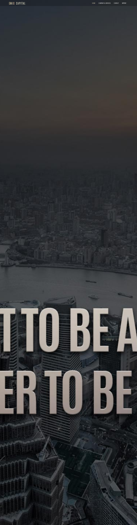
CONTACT (116, 3)
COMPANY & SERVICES (104, 3)
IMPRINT (124, 3)
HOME (93, 3)
